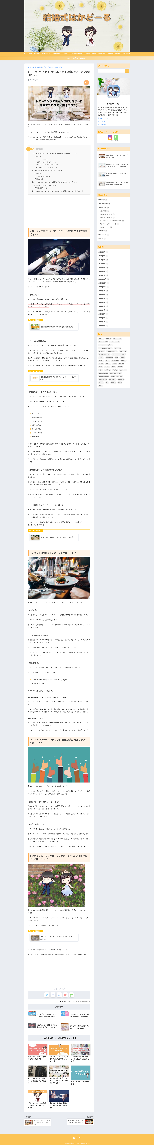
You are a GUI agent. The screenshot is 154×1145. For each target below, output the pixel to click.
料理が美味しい (39, 173)
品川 (107, 360)
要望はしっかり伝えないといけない (45, 185)
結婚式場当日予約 (104, 376)
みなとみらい (117, 338)
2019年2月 (103, 318)
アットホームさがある (42, 176)
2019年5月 (103, 306)
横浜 (100, 366)
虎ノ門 (101, 382)
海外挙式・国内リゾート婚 (109, 224)
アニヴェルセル (103, 341)
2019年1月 (103, 322)
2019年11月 (103, 283)
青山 (120, 382)
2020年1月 (103, 275)
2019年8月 (103, 295)
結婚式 (115, 370)
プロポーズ (122, 351)
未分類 (101, 238)
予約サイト (109, 357)
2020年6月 (103, 256)
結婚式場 (123, 370)
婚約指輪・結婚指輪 (114, 53)
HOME (78, 1138)
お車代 (108, 338)
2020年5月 (103, 260)
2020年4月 (103, 264)
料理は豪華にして (40, 188)
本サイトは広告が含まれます (77, 58)
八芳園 (122, 357)
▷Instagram (102, 124)
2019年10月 (103, 287)
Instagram (110, 140)
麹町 (100, 385)
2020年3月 (103, 267)
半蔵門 (101, 360)
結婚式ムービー (91, 53)
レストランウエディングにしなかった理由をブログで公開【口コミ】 (54, 153)
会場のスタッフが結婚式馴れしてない (46, 164)
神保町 (120, 366)
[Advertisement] (59, 210)
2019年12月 (103, 279)
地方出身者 (115, 360)
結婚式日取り (103, 379)
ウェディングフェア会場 (105, 345)
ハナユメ (101, 351)
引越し (108, 363)
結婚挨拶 (37, 53)
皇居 (113, 366)
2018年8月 (103, 326)
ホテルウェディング (104, 354)
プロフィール (28, 53)
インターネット (114, 341)
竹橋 (100, 370)
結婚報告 (108, 370)
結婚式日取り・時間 (107, 214)
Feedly (116, 140)
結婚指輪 (121, 379)
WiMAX (101, 338)
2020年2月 (103, 271)
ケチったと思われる (41, 159)
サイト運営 (103, 235)
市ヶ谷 (101, 363)
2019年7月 (103, 298)
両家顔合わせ (46, 53)
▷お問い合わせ (103, 121)
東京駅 (121, 363)
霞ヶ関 (113, 382)
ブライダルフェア (112, 351)
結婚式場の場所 (103, 373)
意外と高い (38, 156)
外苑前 (123, 360)
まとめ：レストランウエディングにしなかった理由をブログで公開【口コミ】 (57, 191)
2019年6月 (103, 302)
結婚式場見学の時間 (116, 376)
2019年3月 (103, 314)
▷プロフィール (103, 118)
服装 (115, 363)
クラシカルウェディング (105, 348)
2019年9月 (103, 291)
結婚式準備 (101, 53)
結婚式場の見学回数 (115, 373)
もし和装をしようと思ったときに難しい (47, 167)
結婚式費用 (56, 53)
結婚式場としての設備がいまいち (45, 162)
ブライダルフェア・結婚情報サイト (73, 53)
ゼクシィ (117, 348)
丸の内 (101, 357)
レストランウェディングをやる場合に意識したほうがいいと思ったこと (55, 182)
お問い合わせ (126, 53)
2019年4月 (103, 310)
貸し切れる (38, 179)
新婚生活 (102, 231)
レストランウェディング (118, 354)
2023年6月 (103, 252)
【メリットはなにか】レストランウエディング (47, 170)
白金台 (107, 366)
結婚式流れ (112, 379)
